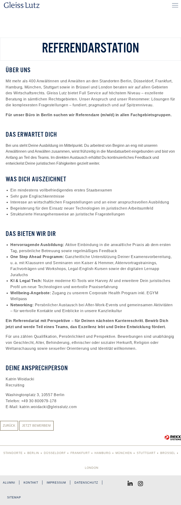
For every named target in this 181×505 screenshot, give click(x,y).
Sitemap (14, 497)
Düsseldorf (55, 453)
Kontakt (31, 482)
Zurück (9, 425)
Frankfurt (80, 453)
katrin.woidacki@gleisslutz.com (48, 407)
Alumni (9, 482)
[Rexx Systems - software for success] (173, 437)
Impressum (56, 482)
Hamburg (103, 453)
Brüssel (167, 453)
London (92, 467)
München (123, 453)
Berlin (33, 453)
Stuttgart (146, 453)
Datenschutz (86, 482)
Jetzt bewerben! (36, 425)
